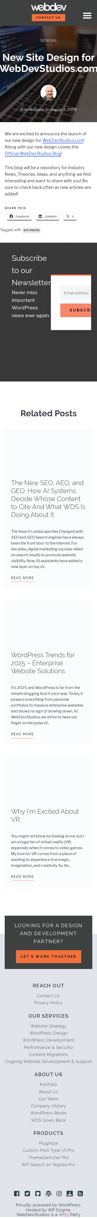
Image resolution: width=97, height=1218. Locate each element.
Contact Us (48, 17)
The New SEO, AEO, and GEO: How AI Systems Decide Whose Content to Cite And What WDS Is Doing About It (48, 499)
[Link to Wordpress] (48, 1194)
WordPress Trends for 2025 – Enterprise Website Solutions (43, 663)
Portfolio (48, 1084)
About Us (48, 1091)
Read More (22, 578)
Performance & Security (48, 1047)
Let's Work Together (49, 956)
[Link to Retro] (70, 1194)
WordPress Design (48, 1033)
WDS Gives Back (48, 1120)
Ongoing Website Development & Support (48, 1061)
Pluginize (48, 1143)
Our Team (49, 1098)
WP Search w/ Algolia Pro (48, 1164)
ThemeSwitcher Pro (48, 1157)
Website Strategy (48, 1025)
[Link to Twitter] (27, 1194)
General (48, 40)
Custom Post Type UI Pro (48, 1150)
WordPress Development (48, 1040)
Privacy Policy (48, 1002)
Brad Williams (32, 109)
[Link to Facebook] (17, 1194)
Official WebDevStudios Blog (33, 153)
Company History (48, 1105)
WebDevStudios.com (62, 140)
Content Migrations (48, 1054)
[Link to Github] (38, 1194)
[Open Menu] (87, 16)
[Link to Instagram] (59, 1194)
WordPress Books (48, 1112)
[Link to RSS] (80, 1194)
